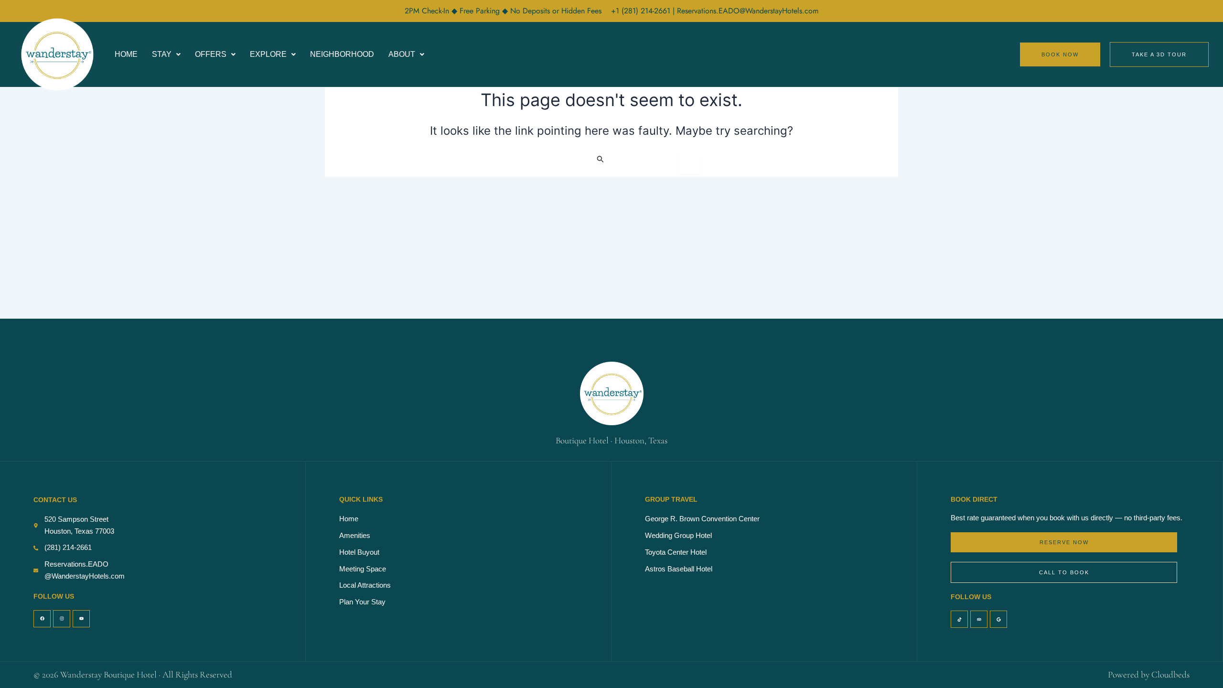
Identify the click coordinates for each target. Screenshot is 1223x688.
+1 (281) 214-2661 (642, 10)
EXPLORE (268, 54)
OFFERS (210, 54)
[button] (166, 54)
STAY (162, 54)
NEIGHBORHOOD (342, 54)
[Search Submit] (600, 159)
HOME (126, 54)
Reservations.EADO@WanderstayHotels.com (747, 10)
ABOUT (401, 54)
